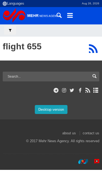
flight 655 (22, 46)
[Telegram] (56, 90)
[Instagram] (64, 90)
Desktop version (51, 109)
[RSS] (93, 48)
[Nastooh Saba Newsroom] (80, 161)
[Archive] (95, 90)
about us (69, 133)
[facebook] (79, 90)
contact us (91, 133)
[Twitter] (72, 90)
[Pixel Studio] (94, 161)
